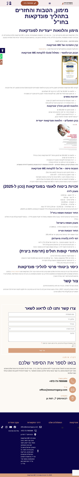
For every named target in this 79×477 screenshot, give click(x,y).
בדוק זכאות (42, 49)
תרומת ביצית (15, 271)
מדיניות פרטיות (13, 431)
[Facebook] (10, 2)
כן (73, 345)
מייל (65, 387)
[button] (2, 50)
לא (73, 346)
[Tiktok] (7, 4)
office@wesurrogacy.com (53, 389)
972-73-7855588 (59, 381)
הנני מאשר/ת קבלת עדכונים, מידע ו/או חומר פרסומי (59, 343)
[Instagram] (7, 2)
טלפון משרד (62, 378)
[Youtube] (10, 4)
